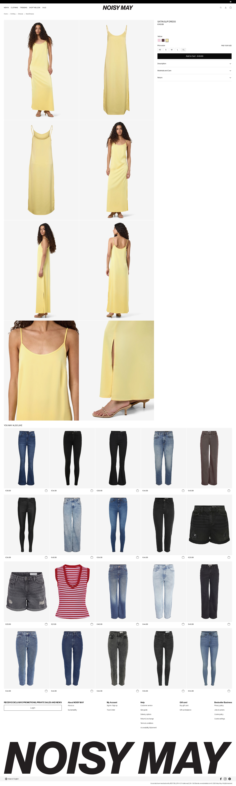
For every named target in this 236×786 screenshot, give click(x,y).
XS (160, 50)
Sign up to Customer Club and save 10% (118, 2)
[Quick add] (46, 490)
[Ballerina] (159, 40)
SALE (44, 7)
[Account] (225, 7)
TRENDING (23, 7)
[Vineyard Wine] (163, 40)
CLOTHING (14, 7)
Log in (32, 708)
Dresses (20, 14)
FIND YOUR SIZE (226, 45)
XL (184, 50)
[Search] (220, 7)
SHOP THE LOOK (34, 7)
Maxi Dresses (30, 14)
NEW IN (6, 7)
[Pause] (231, 2)
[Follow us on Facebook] (220, 778)
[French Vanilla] (167, 40)
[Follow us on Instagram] (225, 778)
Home (6, 14)
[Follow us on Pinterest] (229, 778)
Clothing (12, 14)
